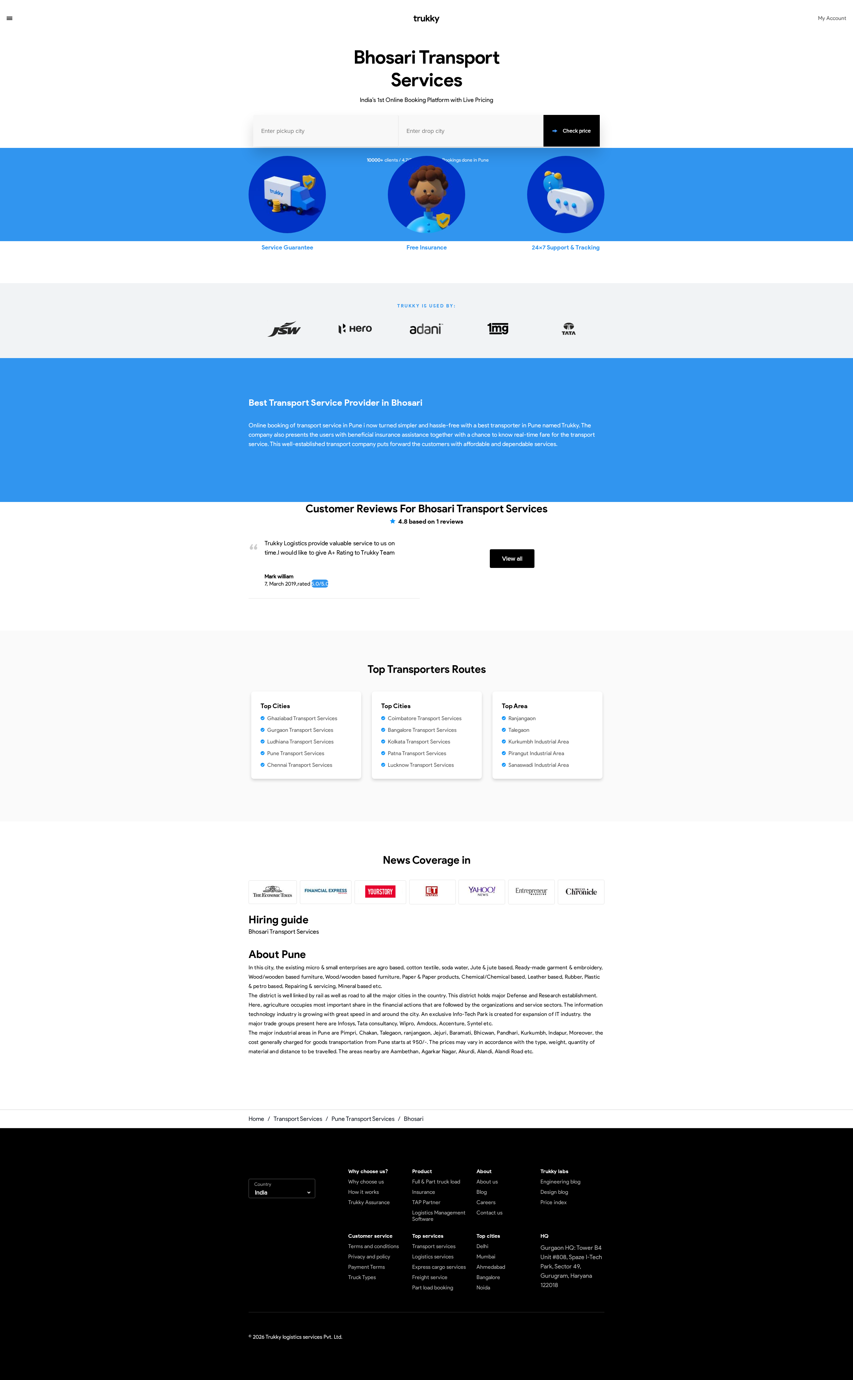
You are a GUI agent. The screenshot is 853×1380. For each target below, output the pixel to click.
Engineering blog (560, 1181)
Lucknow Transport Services (421, 765)
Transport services (433, 1246)
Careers (485, 1202)
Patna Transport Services (417, 753)
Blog (481, 1192)
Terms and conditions (373, 1246)
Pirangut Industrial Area (536, 753)
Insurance (423, 1192)
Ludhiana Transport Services (300, 741)
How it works (363, 1192)
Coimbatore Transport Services (424, 718)
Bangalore (488, 1277)
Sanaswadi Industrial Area (538, 765)
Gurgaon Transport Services (300, 730)
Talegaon (518, 730)
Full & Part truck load (436, 1181)
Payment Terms (366, 1267)
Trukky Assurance (369, 1202)
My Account (832, 18)
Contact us (489, 1212)
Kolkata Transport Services (419, 741)
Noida (483, 1287)
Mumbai (485, 1256)
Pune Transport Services (295, 753)
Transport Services (298, 1119)
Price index (553, 1202)
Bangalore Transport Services (422, 730)
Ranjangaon (522, 718)
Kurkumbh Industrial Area (538, 741)
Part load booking (432, 1287)
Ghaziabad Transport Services (302, 718)
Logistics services (432, 1256)
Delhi (482, 1246)
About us (487, 1181)
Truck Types (362, 1277)
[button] (9, 19)
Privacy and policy (369, 1256)
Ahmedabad (490, 1267)
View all (512, 558)
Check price (577, 131)
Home (256, 1119)
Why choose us (366, 1181)
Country (262, 1184)
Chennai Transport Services (299, 765)
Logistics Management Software (438, 1215)
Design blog (554, 1192)
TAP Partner (426, 1202)
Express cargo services (439, 1267)
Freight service (429, 1277)
